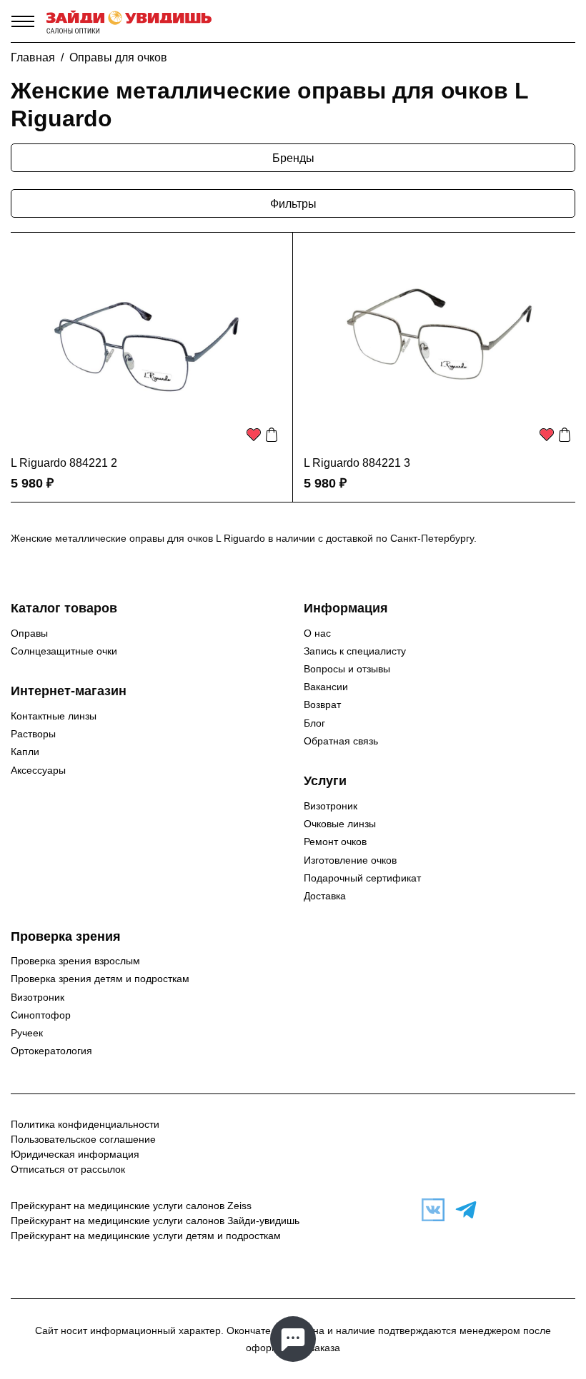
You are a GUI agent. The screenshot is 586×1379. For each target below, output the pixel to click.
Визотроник (330, 806)
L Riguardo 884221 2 (64, 463)
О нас (317, 633)
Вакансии (326, 686)
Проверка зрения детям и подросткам (100, 978)
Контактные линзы (53, 716)
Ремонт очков (335, 841)
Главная (33, 57)
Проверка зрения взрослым (75, 960)
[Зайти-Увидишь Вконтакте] (429, 1209)
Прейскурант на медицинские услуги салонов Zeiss (131, 1205)
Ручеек (27, 1033)
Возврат (322, 704)
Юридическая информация (75, 1154)
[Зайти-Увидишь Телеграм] (462, 1209)
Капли (25, 751)
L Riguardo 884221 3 (357, 463)
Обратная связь (341, 741)
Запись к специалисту (355, 651)
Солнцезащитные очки (64, 651)
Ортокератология (51, 1050)
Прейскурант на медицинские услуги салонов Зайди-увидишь (155, 1220)
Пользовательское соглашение (83, 1139)
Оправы (29, 633)
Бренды (293, 158)
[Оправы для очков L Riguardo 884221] (146, 346)
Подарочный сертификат (362, 878)
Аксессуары (38, 770)
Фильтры (293, 204)
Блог (314, 723)
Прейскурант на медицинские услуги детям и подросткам (146, 1235)
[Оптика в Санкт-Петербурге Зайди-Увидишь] (129, 21)
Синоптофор (41, 1015)
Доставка (325, 895)
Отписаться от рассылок (68, 1169)
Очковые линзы (340, 823)
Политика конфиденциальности (85, 1124)
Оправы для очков (118, 57)
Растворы (33, 733)
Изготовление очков (350, 860)
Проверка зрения (66, 936)
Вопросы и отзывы (347, 669)
